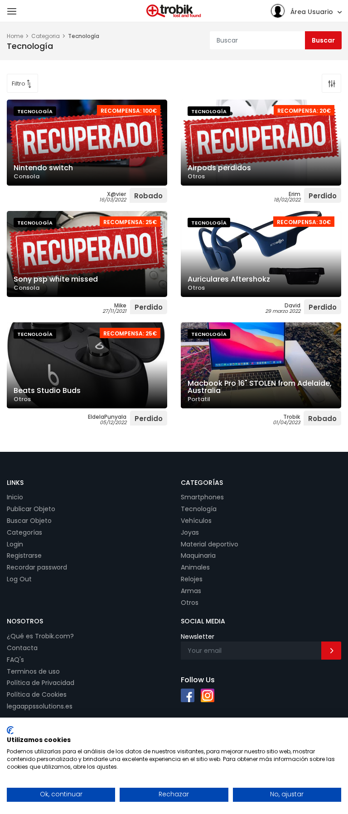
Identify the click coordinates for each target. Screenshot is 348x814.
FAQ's (15, 660)
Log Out (19, 579)
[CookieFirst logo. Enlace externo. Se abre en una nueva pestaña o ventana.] (10, 730)
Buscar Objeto (29, 521)
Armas (191, 591)
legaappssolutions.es (39, 706)
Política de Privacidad (40, 683)
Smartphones (202, 497)
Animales (195, 567)
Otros (189, 603)
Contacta (22, 648)
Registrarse (24, 555)
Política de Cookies (37, 694)
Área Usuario (311, 11)
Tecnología (199, 509)
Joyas (190, 532)
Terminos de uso (33, 671)
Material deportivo (209, 544)
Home (15, 36)
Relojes (192, 579)
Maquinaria (198, 555)
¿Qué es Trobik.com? (40, 636)
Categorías (24, 532)
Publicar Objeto (31, 509)
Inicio (15, 497)
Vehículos (196, 521)
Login (15, 544)
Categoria (45, 36)
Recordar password (37, 567)
